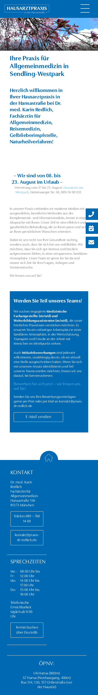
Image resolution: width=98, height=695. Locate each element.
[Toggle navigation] (85, 8)
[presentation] (12, 32)
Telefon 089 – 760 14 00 (25, 519)
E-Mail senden (38, 417)
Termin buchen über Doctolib (25, 630)
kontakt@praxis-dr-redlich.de (25, 537)
